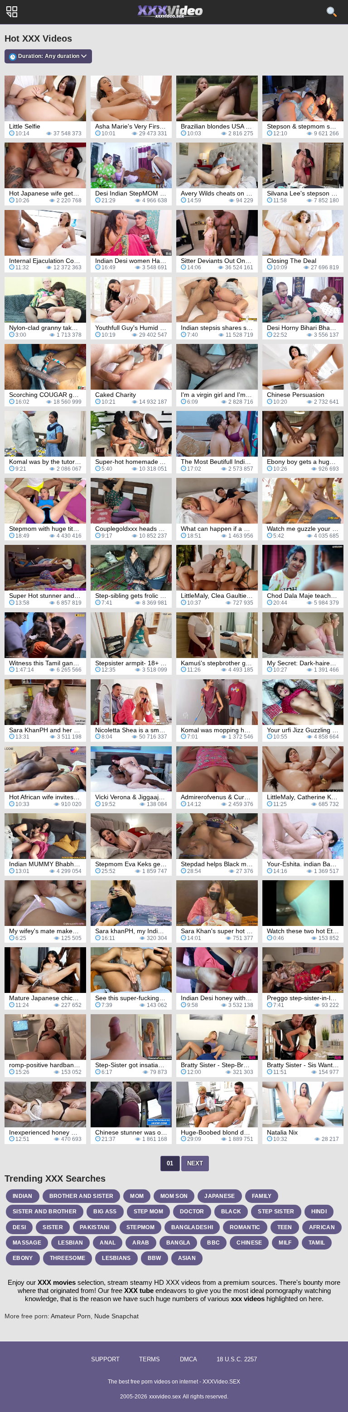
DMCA (188, 1359)
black (231, 1211)
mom (137, 1196)
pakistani (95, 1227)
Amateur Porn (71, 1316)
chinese (249, 1243)
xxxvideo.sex (165, 1396)
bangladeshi (192, 1227)
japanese (219, 1196)
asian (187, 1258)
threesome (68, 1258)
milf (285, 1243)
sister (53, 1227)
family (262, 1196)
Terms (149, 1359)
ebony (23, 1258)
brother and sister (81, 1196)
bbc (213, 1243)
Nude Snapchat (116, 1316)
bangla (178, 1243)
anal (108, 1243)
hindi (319, 1211)
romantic (245, 1227)
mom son (174, 1196)
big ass (104, 1211)
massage (27, 1243)
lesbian (70, 1243)
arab (140, 1243)
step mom (148, 1211)
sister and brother (45, 1211)
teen (284, 1227)
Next (195, 1163)
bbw (154, 1258)
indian (23, 1196)
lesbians (116, 1258)
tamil (317, 1243)
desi (19, 1227)
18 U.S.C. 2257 (237, 1359)
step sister (276, 1211)
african (322, 1227)
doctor (192, 1211)
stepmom (140, 1227)
